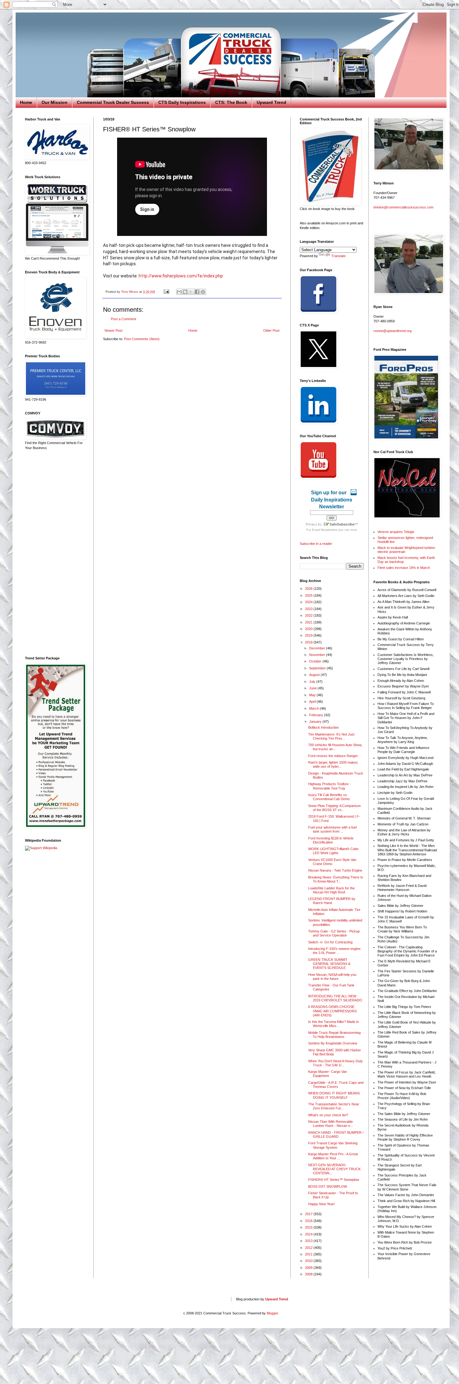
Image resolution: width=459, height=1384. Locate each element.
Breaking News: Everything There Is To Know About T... (335, 879)
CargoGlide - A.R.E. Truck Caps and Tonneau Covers (335, 1084)
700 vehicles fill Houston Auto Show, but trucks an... (335, 747)
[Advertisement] (54, 553)
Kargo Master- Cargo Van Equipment (327, 1074)
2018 (309, 642)
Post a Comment (123, 319)
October (316, 661)
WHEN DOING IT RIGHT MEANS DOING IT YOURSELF (334, 1095)
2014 (309, 1234)
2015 (309, 1227)
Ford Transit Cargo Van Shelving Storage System (333, 1145)
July (312, 681)
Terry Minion (130, 291)
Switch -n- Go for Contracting (330, 942)
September (318, 668)
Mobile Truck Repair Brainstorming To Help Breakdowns (334, 1035)
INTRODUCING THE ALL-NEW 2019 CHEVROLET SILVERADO (335, 998)
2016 (309, 1221)
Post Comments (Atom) (142, 339)
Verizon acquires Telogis (396, 532)
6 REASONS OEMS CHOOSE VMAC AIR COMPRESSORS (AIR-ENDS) (332, 1011)
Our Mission (54, 102)
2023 (309, 609)
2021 (309, 622)
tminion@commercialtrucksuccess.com (403, 207)
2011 (309, 1254)
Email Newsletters (324, 529)
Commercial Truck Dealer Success (113, 102)
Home (26, 102)
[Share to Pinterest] (203, 292)
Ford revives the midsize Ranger (333, 756)
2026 (309, 588)
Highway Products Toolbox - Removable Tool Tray (329, 786)
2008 (309, 1274)
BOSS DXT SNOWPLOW (327, 1186)
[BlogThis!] (185, 292)
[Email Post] (166, 291)
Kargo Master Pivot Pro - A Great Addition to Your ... (333, 1156)
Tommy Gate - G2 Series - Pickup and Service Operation (334, 933)
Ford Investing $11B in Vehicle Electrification (330, 840)
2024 (309, 602)
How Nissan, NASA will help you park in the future (332, 977)
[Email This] (179, 292)
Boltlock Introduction (323, 727)
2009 (309, 1267)
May (313, 695)
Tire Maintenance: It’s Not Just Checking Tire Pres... (331, 736)
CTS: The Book (231, 102)
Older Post (271, 330)
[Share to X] (191, 292)
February (316, 715)
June (313, 688)
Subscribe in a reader (316, 543)
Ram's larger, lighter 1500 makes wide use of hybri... (333, 764)
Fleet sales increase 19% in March (404, 568)
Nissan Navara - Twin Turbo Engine (335, 870)
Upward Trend (271, 102)
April (313, 701)
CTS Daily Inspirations (182, 102)
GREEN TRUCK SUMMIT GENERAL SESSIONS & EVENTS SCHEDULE (329, 964)
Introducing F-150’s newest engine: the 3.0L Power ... (334, 951)
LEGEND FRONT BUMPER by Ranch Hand (331, 901)
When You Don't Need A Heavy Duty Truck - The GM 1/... (335, 1063)
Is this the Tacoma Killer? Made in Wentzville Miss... (333, 1024)
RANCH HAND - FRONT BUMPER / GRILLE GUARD (335, 1134)
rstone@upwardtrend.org (392, 331)
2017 (309, 1214)
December (317, 648)
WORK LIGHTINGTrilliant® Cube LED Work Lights (333, 851)
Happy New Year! (321, 1204)
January (316, 721)
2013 (309, 1241)
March (314, 708)
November (317, 655)
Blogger (272, 1313)
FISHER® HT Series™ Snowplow (333, 1179)
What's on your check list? (328, 1115)
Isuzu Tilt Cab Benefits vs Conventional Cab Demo (329, 797)
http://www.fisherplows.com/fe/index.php (181, 275)
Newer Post (113, 330)
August (315, 675)
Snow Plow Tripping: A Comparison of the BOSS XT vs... (334, 808)
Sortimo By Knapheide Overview (332, 1043)
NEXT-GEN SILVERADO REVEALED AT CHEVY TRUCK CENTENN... (334, 1169)
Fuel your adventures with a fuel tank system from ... (332, 829)
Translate (338, 256)
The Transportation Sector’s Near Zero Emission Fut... (333, 1106)
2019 (309, 635)
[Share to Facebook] (197, 292)
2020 (309, 629)
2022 (309, 615)
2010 (309, 1261)
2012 (309, 1248)
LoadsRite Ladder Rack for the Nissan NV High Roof (331, 890)
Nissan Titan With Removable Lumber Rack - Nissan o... (330, 1123)
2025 (309, 595)
